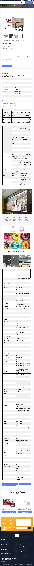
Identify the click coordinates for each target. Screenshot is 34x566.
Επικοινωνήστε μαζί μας (4, 546)
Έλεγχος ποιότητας (4, 544)
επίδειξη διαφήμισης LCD (21, 544)
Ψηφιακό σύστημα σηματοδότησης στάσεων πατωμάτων (24, 547)
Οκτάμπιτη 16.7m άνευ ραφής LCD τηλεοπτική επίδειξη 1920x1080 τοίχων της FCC (25, 509)
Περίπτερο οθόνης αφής (21, 551)
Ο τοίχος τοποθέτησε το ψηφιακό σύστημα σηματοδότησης (24, 549)
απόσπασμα (28, 2)
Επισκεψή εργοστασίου (4, 542)
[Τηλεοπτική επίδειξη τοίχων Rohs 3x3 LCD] (14, 21)
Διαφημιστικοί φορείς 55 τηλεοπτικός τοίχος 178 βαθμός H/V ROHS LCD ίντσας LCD (8, 509)
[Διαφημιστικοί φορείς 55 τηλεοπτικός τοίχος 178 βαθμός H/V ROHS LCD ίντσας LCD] (9, 501)
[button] (5, 503)
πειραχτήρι (4, 561)
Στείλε (29, 528)
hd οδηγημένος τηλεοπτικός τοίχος (23, 542)
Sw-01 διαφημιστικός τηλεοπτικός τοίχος (9, 485)
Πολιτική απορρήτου (4, 549)
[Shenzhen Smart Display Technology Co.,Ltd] (6, 2)
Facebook (2, 561)
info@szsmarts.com (23, 0)
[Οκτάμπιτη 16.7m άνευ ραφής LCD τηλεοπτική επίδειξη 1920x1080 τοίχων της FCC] (25, 501)
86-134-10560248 (30, 0)
